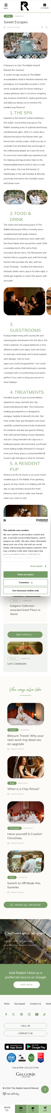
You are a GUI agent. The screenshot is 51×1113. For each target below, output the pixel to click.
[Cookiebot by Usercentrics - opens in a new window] (36, 520)
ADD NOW (27, 984)
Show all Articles (28, 904)
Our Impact (19, 1003)
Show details (36, 566)
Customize (24, 582)
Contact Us (35, 1003)
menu (6, 8)
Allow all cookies (26, 574)
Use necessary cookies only (25, 590)
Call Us (25, 1025)
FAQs (7, 1003)
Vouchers (45, 8)
